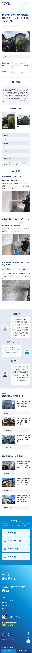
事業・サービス (6, 605)
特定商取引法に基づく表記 (8, 639)
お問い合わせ (5, 610)
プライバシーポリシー (7, 633)
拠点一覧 (4, 602)
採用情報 (4, 608)
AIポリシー (4, 637)
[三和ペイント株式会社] (13, 587)
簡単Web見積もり (23, 650)
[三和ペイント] (6, 3)
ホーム (3, 597)
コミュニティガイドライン (8, 635)
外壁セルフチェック (8, 650)
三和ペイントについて (7, 600)
